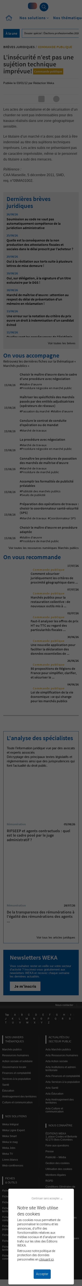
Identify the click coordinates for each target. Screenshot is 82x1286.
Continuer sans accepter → (47, 1198)
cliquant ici (46, 1259)
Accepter (42, 1274)
